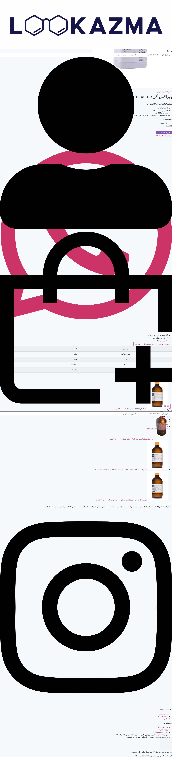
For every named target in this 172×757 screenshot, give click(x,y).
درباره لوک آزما (163, 716)
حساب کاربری (163, 426)
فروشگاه (165, 417)
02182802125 (163, 728)
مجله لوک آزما (163, 424)
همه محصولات (163, 714)
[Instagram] (86, 705)
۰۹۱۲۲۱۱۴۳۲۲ (163, 730)
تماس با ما (164, 422)
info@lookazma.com (160, 732)
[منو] (166, 406)
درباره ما (165, 419)
